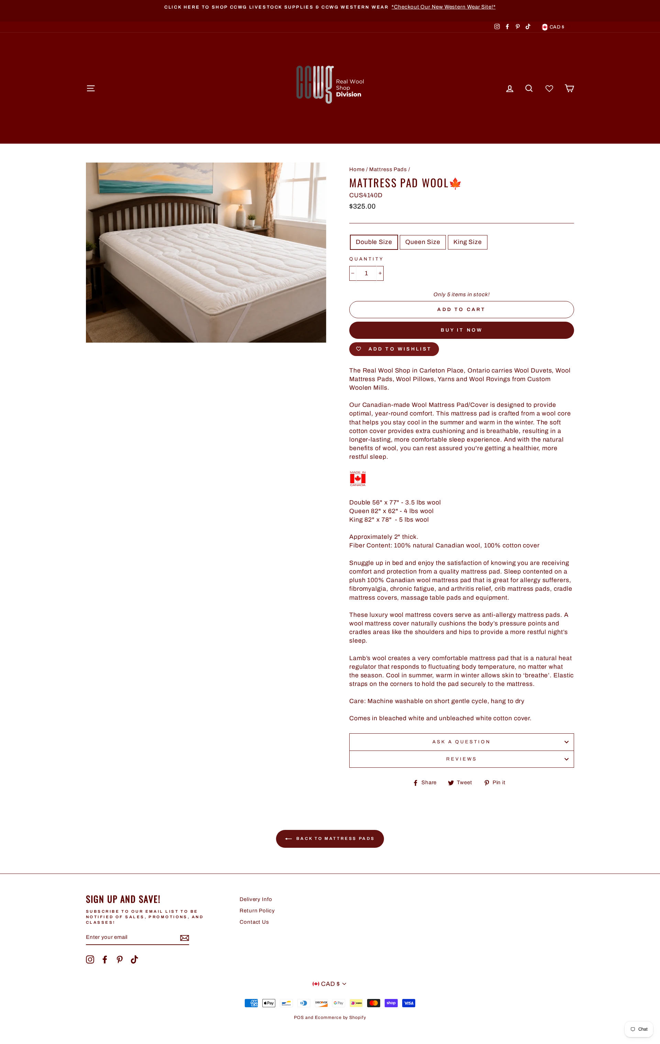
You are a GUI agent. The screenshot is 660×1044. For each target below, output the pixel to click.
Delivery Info (256, 899)
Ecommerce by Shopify (340, 1017)
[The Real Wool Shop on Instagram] (90, 959)
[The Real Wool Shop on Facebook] (105, 959)
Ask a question (461, 741)
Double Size (374, 241)
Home (357, 169)
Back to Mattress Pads (335, 838)
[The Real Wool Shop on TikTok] (134, 959)
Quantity (366, 259)
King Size (467, 241)
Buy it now (462, 330)
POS (299, 1017)
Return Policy (257, 910)
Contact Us (254, 922)
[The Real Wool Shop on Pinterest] (120, 959)
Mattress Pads (388, 169)
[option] (330, 7)
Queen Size (422, 241)
